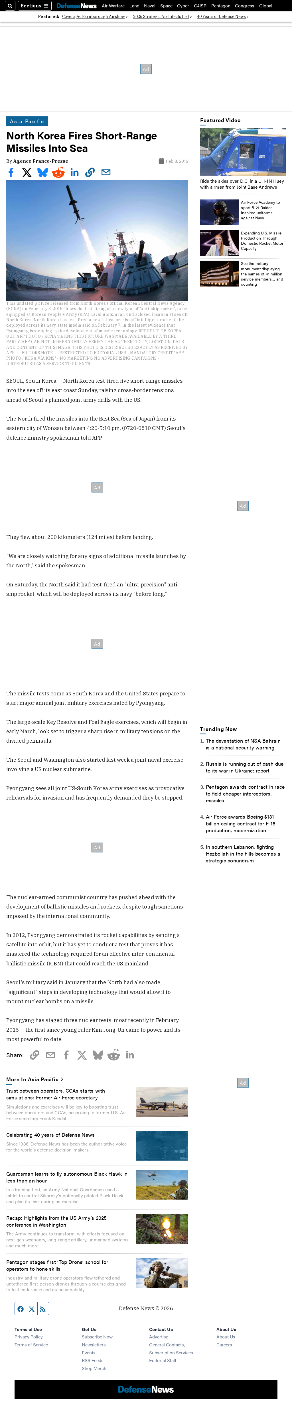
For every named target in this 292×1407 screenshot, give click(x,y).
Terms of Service (31, 1344)
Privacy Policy (29, 1336)
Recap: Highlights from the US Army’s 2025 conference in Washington (56, 1221)
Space (166, 5)
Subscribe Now (97, 1336)
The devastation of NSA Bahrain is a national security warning (243, 744)
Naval (149, 5)
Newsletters (94, 1344)
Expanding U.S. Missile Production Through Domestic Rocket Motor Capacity (262, 240)
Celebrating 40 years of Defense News (50, 1134)
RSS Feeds (93, 1360)
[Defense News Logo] (77, 5)
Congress (244, 5)
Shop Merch (94, 1368)
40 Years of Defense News (221, 16)
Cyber (183, 5)
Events (89, 1352)
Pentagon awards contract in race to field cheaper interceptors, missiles (245, 793)
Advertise (158, 1336)
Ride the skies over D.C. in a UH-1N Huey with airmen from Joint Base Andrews (242, 184)
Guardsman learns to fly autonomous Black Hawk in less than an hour (66, 1177)
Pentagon (220, 5)
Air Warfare (113, 5)
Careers (224, 1344)
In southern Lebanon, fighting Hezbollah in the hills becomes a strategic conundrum (243, 853)
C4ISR (200, 5)
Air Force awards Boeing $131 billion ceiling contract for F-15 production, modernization (241, 823)
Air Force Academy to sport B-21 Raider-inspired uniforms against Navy (260, 210)
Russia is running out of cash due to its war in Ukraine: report (245, 767)
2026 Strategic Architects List (161, 16)
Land (134, 5)
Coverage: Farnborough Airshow (93, 16)
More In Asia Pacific (32, 1079)
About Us (225, 1336)
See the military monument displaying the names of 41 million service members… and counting (262, 273)
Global (265, 5)
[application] (243, 152)
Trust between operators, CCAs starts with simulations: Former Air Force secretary (55, 1094)
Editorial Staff (162, 1360)
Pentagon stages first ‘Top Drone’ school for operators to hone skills (57, 1265)
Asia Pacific (27, 121)
